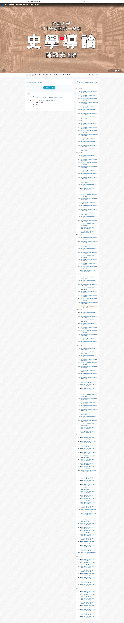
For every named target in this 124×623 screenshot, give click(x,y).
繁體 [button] (89, 1)
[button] (94, 1)
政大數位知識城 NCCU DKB (36, 1)
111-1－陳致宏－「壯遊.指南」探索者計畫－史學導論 (52, 97)
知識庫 (37, 97)
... (39, 97)
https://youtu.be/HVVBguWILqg (35, 82)
